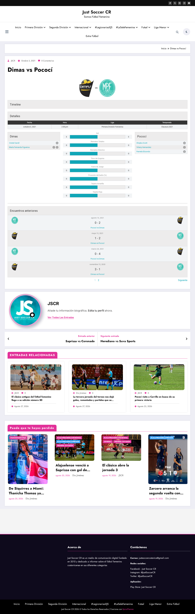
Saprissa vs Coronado (80, 341)
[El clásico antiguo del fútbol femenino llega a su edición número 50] (35, 377)
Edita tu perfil (96, 310)
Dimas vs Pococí (97, 243)
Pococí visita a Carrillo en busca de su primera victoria (155, 398)
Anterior (11, 280)
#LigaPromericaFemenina (22, 437)
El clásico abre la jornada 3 (68, 467)
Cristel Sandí (14, 143)
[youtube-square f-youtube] (179, 3)
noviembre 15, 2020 (97, 264)
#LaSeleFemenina (125, 27)
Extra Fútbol (92, 36)
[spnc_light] (186, 31)
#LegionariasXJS (103, 27)
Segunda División (58, 27)
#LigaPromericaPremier (21, 441)
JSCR (13, 60)
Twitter (133, 576)
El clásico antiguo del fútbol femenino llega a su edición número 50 (31, 398)
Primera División (34, 27)
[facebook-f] (170, 3)
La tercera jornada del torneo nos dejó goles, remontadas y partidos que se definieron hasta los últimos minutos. (93, 398)
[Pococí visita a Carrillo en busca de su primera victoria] (159, 377)
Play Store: (135, 587)
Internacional (81, 27)
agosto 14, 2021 (97, 218)
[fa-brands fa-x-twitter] (175, 3)
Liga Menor (160, 27)
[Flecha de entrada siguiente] (186, 339)
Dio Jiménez (81, 393)
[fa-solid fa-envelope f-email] (189, 3)
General (61, 441)
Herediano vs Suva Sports (117, 341)
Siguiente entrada (109, 336)
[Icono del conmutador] (7, 32)
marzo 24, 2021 (97, 249)
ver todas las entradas (61, 317)
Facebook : (135, 568)
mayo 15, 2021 (97, 233)
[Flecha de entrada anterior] (8, 339)
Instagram (134, 572)
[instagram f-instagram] (184, 3)
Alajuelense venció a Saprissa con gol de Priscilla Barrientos (25, 467)
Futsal (144, 27)
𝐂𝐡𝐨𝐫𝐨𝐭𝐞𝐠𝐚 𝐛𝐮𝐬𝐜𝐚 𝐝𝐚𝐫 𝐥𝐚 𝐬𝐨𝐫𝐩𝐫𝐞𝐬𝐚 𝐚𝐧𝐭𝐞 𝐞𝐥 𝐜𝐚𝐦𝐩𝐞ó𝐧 (168, 467)
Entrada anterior (86, 336)
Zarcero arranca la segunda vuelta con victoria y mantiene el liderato (119, 491)
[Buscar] (177, 32)
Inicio (18, 27)
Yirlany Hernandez (143, 147)
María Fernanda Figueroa (19, 147)
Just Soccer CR (97, 12)
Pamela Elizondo (143, 151)
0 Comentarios (47, 60)
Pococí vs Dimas (97, 228)
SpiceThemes (128, 609)
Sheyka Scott (141, 143)
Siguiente (182, 280)
